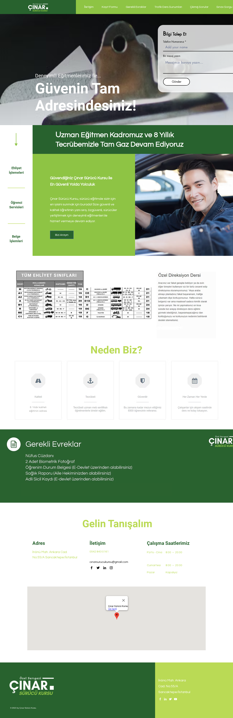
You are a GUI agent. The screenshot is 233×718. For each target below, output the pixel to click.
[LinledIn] (165, 699)
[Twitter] (98, 568)
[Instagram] (111, 568)
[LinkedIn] (105, 568)
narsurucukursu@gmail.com (110, 561)
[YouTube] (175, 699)
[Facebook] (92, 568)
